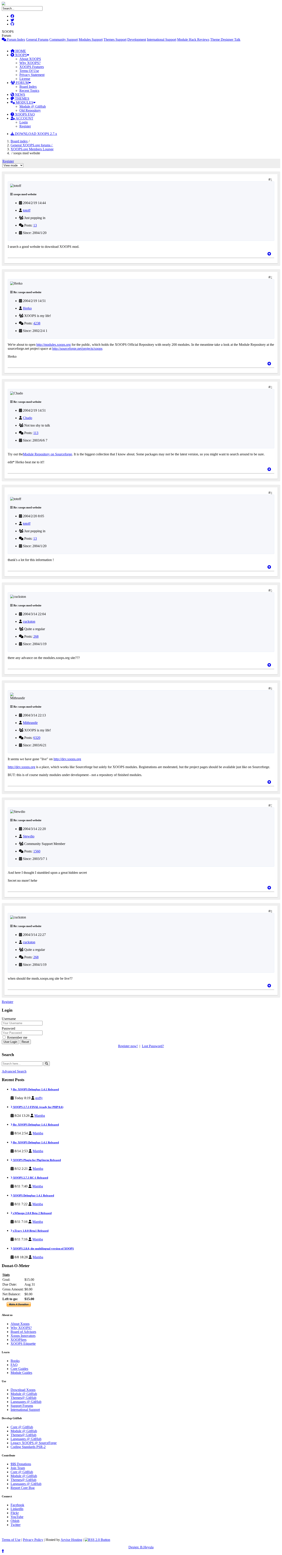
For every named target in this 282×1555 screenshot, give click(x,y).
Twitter (15, 1525)
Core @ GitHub (22, 1427)
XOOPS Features (31, 67)
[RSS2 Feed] (97, 1540)
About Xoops (20, 1324)
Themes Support (115, 39)
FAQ (14, 1365)
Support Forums (22, 1406)
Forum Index (15, 39)
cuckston (29, 621)
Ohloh (15, 1521)
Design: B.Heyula (141, 1547)
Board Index (28, 86)
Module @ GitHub (32, 106)
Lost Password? (153, 1046)
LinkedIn (17, 1509)
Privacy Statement (32, 75)
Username (9, 1019)
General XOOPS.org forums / (32, 145)
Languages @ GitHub (26, 1402)
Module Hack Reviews (193, 39)
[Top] (269, 254)
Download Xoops (23, 1390)
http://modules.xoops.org (53, 344)
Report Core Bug (23, 1488)
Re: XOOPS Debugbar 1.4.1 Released (35, 1089)
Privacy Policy (33, 1540)
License (24, 79)
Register (25, 126)
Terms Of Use (29, 71)
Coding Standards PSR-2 (28, 1447)
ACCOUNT (24, 118)
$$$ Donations (21, 1464)
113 (35, 433)
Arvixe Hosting (71, 1540)
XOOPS (20, 55)
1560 (36, 851)
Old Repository (30, 110)
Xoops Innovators (23, 1336)
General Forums (37, 39)
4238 (36, 323)
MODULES (24, 102)
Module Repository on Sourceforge (47, 454)
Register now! (128, 1046)
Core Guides (19, 1369)
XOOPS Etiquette (23, 1343)
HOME (20, 51)
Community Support (63, 39)
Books (15, 1361)
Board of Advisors (23, 1332)
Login (23, 122)
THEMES (21, 98)
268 (36, 636)
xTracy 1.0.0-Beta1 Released (30, 1230)
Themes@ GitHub (23, 1398)
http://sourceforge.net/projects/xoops (77, 348)
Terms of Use (11, 1540)
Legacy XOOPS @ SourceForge (34, 1443)
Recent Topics (29, 90)
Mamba (39, 1115)
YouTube (17, 1517)
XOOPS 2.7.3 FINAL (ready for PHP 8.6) (37, 1107)
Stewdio (28, 836)
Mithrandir (30, 723)
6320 (36, 738)
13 (35, 225)
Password (8, 1028)
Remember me (16, 1037)
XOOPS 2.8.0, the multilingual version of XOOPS (43, 1248)
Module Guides (21, 1373)
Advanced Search (14, 1071)
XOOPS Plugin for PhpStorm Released (36, 1160)
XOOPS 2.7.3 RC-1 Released (30, 1177)
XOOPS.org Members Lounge (32, 149)
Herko (27, 308)
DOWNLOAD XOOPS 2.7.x (35, 134)
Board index (19, 141)
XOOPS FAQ (24, 114)
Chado (27, 418)
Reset (25, 1041)
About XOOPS (30, 59)
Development (136, 39)
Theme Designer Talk (225, 39)
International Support (161, 39)
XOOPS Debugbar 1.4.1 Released (33, 1195)
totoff (26, 210)
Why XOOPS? (30, 63)
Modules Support (91, 39)
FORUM (22, 83)
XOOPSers (18, 1340)
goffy (39, 1098)
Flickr (15, 1513)
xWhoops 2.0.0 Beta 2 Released (32, 1213)
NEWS (19, 94)
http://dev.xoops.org (67, 759)
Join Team (18, 1468)
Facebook (17, 1505)
